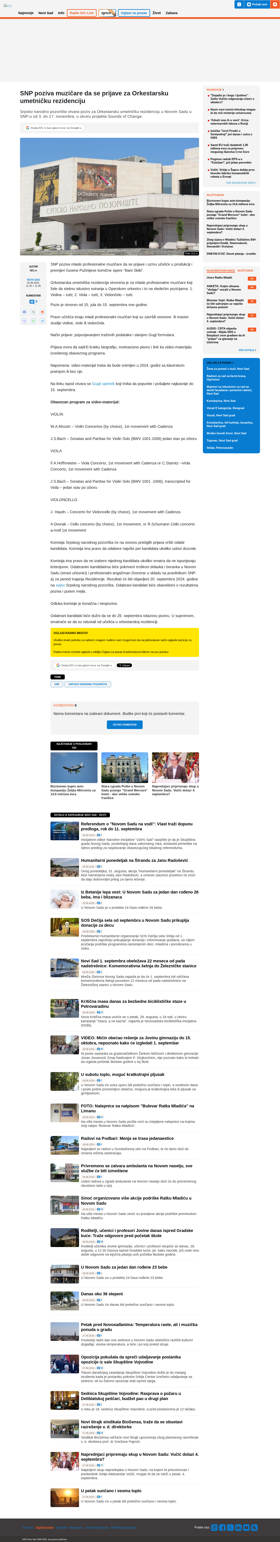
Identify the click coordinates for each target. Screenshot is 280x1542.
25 (101, 1012)
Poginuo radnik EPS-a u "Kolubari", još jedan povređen (230, 160)
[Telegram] (42, 321)
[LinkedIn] (238, 1527)
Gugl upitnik (103, 384)
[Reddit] (42, 312)
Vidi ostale (247, 350)
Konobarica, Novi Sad (221, 400)
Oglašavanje (45, 1527)
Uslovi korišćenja (96, 1527)
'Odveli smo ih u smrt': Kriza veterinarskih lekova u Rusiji (229, 121)
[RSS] (254, 1527)
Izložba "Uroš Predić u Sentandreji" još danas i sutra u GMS (231, 134)
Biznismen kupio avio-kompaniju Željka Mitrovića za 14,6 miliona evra (73, 790)
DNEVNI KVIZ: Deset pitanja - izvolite (231, 253)
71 (101, 1465)
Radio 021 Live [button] (82, 13)
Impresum (75, 1527)
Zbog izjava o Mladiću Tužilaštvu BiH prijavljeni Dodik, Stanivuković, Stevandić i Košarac (231, 243)
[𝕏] (33, 312)
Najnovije (214, 89)
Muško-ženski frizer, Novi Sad (226, 433)
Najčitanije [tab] (245, 270)
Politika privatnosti (123, 1527)
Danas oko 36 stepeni (102, 1293)
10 (101, 1368)
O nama (27, 1527)
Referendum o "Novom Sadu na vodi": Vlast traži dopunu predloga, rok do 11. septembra (137, 826)
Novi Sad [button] (45, 13)
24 (101, 1117)
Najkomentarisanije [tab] (221, 270)
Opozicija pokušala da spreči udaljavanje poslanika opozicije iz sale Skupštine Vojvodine (131, 1359)
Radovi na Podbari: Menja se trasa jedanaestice (127, 1138)
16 (101, 1209)
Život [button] (157, 13)
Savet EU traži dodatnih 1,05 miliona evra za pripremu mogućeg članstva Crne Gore (229, 148)
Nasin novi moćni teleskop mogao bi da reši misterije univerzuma (232, 111)
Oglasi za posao (219, 362)
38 (101, 1242)
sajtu (60, 585)
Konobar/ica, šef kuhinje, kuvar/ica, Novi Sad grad (230, 424)
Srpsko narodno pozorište (87, 684)
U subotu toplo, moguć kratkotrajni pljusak (122, 1074)
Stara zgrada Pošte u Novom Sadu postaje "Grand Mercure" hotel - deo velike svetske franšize (124, 792)
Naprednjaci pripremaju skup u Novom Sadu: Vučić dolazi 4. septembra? (175, 790)
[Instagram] (214, 1527)
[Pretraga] (239, 4)
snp (56, 684)
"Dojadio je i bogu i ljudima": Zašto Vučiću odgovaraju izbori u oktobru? (232, 99)
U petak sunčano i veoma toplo (111, 1490)
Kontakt (61, 1527)
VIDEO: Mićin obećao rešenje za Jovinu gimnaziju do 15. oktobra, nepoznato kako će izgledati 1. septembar (136, 1040)
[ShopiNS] (275, 4)
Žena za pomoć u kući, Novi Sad (228, 368)
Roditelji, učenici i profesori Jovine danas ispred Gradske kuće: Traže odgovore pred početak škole (137, 1233)
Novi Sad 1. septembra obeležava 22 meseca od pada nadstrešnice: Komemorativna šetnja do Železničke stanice (138, 963)
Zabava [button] (172, 13)
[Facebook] (24, 312)
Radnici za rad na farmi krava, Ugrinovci (226, 377)
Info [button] (61, 13)
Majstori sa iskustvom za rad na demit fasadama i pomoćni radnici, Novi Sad (229, 390)
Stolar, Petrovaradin (220, 447)
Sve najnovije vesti (240, 182)
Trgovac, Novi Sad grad (222, 440)
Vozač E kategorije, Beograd (225, 408)
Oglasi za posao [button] (134, 13)
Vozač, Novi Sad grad (221, 415)
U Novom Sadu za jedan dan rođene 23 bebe (124, 1267)
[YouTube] (246, 1527)
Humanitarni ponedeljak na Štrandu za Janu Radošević (134, 860)
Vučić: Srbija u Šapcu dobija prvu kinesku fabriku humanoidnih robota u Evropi (232, 173)
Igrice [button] (106, 13)
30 (101, 1049)
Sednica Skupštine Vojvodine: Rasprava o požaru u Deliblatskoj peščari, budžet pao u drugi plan (131, 1396)
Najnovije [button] (26, 13)
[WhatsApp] (33, 321)
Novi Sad (33, 279)
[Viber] (24, 321)
